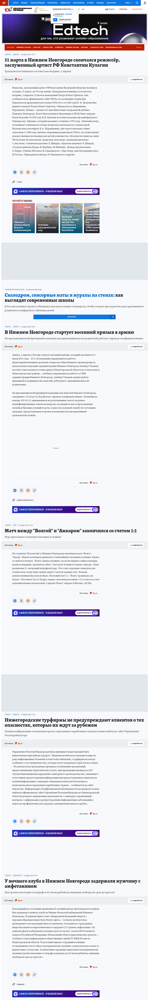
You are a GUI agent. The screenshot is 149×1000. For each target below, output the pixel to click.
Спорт (14, 525)
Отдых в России (96, 47)
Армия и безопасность (25, 500)
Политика (52, 3)
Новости (36, 47)
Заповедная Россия (113, 47)
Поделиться (137, 79)
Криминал (20, 984)
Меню (4, 3)
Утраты (19, 182)
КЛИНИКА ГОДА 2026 (24, 47)
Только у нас (47, 47)
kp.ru (20, 79)
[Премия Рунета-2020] (40, 9)
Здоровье (111, 3)
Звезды (100, 3)
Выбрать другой (65, 19)
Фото (15, 3)
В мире (90, 3)
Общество (65, 3)
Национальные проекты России (14, 289)
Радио (112, 9)
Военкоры (59, 47)
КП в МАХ (84, 47)
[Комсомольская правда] (18, 9)
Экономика (78, 3)
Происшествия (17, 875)
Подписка (137, 9)
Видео (24, 3)
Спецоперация (37, 3)
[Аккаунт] (145, 3)
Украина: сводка (72, 47)
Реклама (123, 9)
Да (55, 19)
